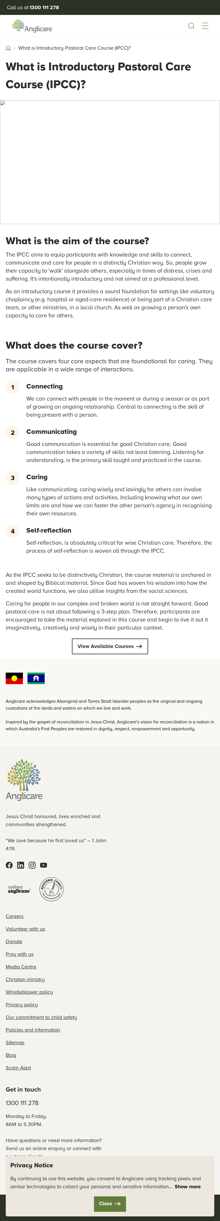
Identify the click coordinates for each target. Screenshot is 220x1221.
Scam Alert (18, 1067)
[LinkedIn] (20, 865)
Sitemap (15, 1042)
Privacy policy (22, 1004)
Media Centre (21, 966)
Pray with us (20, 954)
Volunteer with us (25, 929)
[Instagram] (32, 865)
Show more (188, 1186)
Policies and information (33, 1030)
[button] (205, 26)
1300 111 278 (22, 1103)
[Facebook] (9, 865)
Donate (14, 941)
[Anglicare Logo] (32, 26)
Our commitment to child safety (41, 1017)
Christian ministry (25, 979)
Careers (14, 916)
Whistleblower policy (29, 992)
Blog (11, 1055)
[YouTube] (43, 865)
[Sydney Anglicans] (19, 889)
